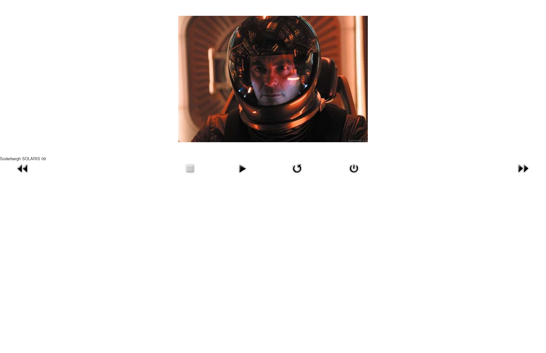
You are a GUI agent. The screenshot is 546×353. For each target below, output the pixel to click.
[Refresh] (297, 168)
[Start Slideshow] (242, 168)
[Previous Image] (22, 168)
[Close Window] (354, 168)
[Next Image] (523, 168)
